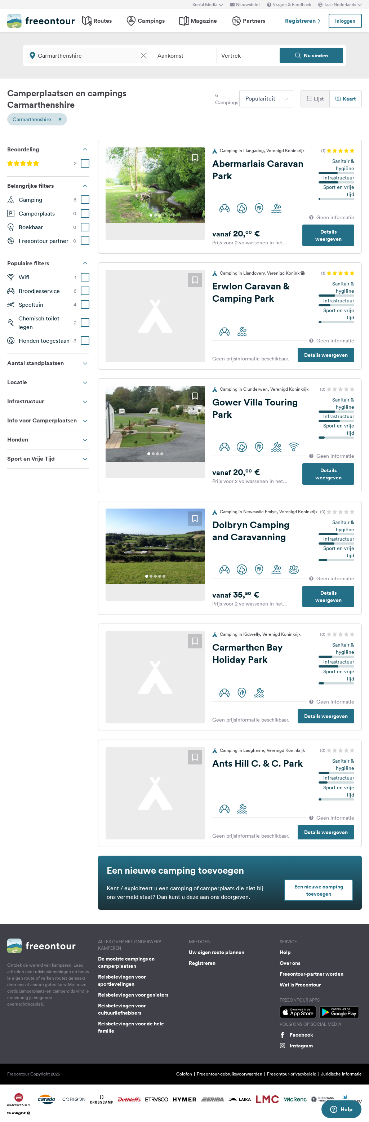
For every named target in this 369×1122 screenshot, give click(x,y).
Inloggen (345, 21)
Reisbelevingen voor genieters (133, 994)
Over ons (290, 963)
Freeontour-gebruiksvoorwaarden (229, 1074)
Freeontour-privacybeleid (291, 1074)
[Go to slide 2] (155, 215)
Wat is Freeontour (300, 984)
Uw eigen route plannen (216, 952)
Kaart (349, 98)
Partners (254, 21)
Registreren (301, 21)
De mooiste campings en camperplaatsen (126, 962)
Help (285, 952)
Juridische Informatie (341, 1074)
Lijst (319, 98)
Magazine (204, 21)
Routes (103, 21)
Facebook (301, 1034)
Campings (151, 21)
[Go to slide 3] (159, 215)
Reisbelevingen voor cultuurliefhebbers (122, 1009)
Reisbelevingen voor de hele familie (131, 1027)
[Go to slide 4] (161, 453)
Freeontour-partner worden (311, 973)
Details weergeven (328, 235)
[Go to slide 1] (151, 215)
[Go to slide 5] (164, 576)
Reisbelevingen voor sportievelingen (122, 980)
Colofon (184, 1074)
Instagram (301, 1045)
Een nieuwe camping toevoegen (318, 890)
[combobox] (266, 98)
